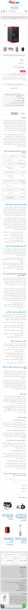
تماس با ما (8, 5)
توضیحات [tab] (22, 113)
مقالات (16, 5)
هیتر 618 (24, 485)
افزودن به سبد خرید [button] (10, 544)
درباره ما (12, 5)
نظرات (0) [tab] (14, 113)
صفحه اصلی (20, 5)
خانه (26, 17)
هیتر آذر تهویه (18, 17)
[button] (26, 11)
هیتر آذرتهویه (23, 488)
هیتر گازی (24, 491)
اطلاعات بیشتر (23, 520)
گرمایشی (23, 17)
